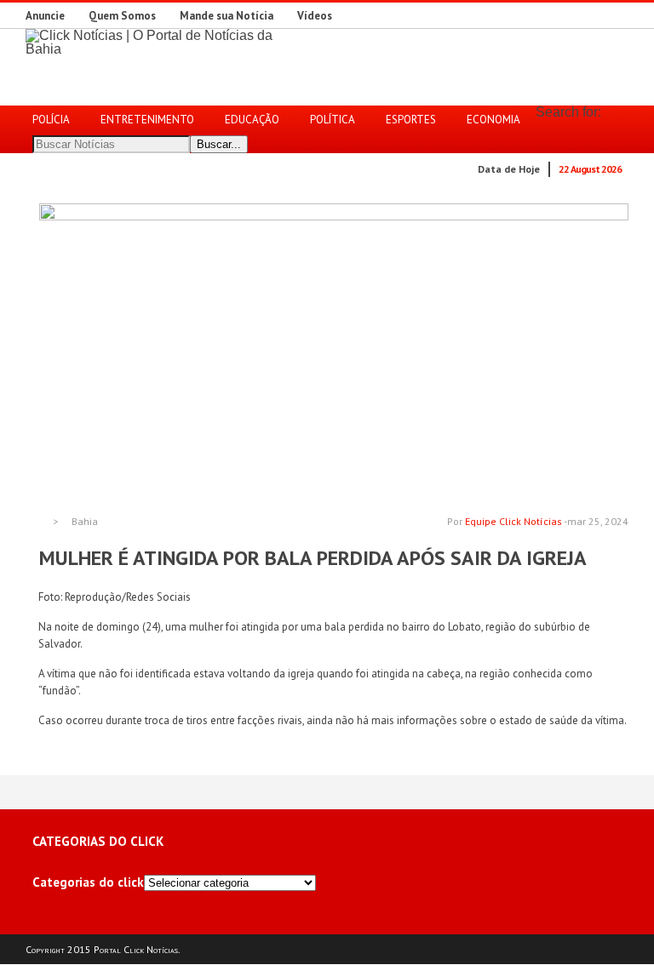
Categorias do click (88, 882)
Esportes (411, 119)
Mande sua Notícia (226, 16)
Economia (493, 119)
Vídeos (314, 16)
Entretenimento (147, 119)
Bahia (85, 522)
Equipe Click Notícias (513, 521)
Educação (252, 119)
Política (332, 119)
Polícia (51, 119)
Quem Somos (122, 16)
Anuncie (45, 16)
